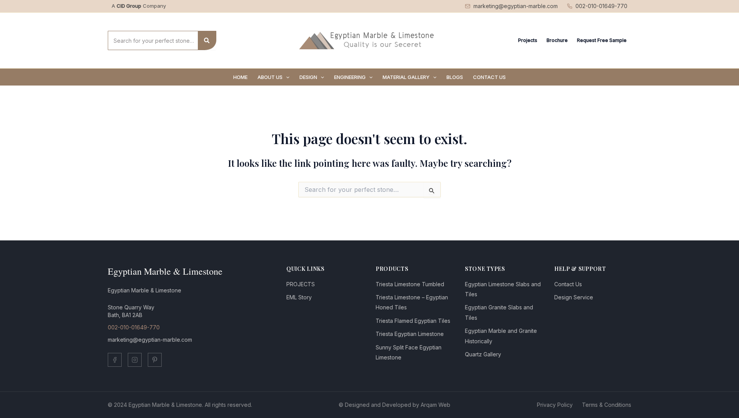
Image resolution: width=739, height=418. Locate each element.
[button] (286, 77)
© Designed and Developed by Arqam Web (394, 404)
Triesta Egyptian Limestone (410, 334)
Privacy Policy (555, 404)
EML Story (299, 297)
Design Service (573, 297)
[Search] (207, 40)
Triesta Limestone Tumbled (410, 284)
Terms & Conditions (606, 404)
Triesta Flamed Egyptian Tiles (413, 320)
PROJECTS (300, 284)
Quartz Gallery (483, 354)
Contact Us (568, 284)
